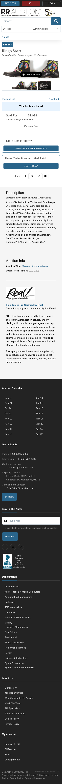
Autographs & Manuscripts (18, 597)
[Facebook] (26, 176)
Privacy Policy (12, 724)
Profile (8, 754)
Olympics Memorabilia (16, 627)
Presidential (11, 637)
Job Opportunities (14, 692)
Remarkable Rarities (15, 647)
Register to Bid (12, 744)
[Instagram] (39, 176)
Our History (11, 687)
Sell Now (9, 496)
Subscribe (10, 536)
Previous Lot (8, 99)
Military (8, 622)
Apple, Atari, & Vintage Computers (22, 591)
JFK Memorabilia (13, 607)
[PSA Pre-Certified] (20, 293)
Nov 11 (8, 418)
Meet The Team (13, 703)
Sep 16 (8, 398)
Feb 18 (39, 413)
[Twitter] (32, 176)
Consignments (12, 759)
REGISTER (10, 3)
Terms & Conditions (15, 713)
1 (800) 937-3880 (19, 454)
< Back (5, 37)
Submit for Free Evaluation (31, 148)
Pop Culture (11, 632)
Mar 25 (39, 423)
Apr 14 (39, 429)
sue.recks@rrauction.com (20, 467)
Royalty (8, 653)
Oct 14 (8, 408)
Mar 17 (39, 418)
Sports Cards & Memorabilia (19, 667)
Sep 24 (8, 403)
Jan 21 (39, 403)
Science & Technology (16, 658)
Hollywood (10, 602)
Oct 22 (8, 413)
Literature (10, 612)
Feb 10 (39, 408)
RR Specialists (12, 708)
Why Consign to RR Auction (19, 698)
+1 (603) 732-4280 (26, 459)
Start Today (31, 166)
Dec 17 (8, 434)
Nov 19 (8, 423)
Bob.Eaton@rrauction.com (20, 488)
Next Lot (53, 99)
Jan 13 (39, 398)
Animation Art (12, 586)
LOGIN (51, 3)
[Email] (45, 176)
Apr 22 (39, 434)
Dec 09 (8, 429)
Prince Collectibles (14, 642)
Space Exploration (14, 663)
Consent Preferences (35, 778)
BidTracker (10, 749)
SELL (31, 3)
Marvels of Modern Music (35, 266)
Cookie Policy (12, 718)
